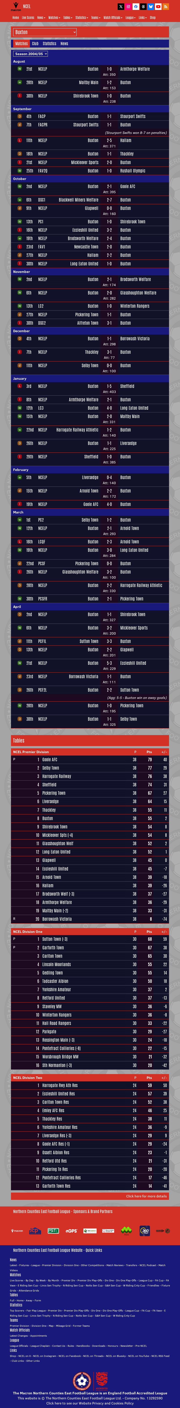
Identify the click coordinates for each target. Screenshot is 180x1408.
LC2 (40, 306)
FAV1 (41, 247)
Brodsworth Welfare (83, 238)
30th (29, 96)
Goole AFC (127, 186)
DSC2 (42, 323)
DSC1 (41, 200)
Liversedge (128, 443)
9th (28, 208)
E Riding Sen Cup (28, 1285)
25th (29, 171)
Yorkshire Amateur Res (59, 1127)
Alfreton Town (87, 323)
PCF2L (42, 690)
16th (29, 230)
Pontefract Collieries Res (61, 1178)
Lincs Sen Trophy (50, 1285)
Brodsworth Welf (55, 894)
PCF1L (42, 641)
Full (12, 1300)
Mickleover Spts (54, 835)
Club (35, 43)
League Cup (146, 1280)
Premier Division (51, 1265)
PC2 (41, 520)
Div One (109, 1280)
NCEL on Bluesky (116, 1356)
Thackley (126, 154)
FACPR (42, 125)
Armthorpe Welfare (135, 69)
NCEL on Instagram (44, 1356)
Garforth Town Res (56, 1186)
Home (16, 17)
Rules (71, 1346)
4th (28, 116)
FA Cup (159, 1280)
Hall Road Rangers (56, 1023)
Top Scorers (17, 1310)
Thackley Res (52, 1119)
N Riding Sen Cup (73, 1285)
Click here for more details (146, 1196)
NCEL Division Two (27, 1077)
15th (29, 416)
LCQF (41, 542)
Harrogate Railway (56, 776)
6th (28, 200)
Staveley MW (52, 1006)
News (40, 17)
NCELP (42, 69)
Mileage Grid (63, 1326)
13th (29, 222)
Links (142, 17)
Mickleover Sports (84, 162)
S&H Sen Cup (113, 1285)
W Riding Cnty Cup (134, 1285)
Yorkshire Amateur (56, 989)
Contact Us (58, 1346)
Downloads (98, 1346)
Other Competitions (92, 1265)
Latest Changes (19, 1336)
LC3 (40, 408)
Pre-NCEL (141, 1346)
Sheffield (127, 386)
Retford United (53, 998)
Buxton (93, 69)
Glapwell (91, 208)
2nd (29, 186)
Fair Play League (36, 1310)
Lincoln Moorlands (56, 964)
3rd (28, 386)
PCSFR (42, 599)
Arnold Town (89, 491)
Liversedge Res (53, 1135)
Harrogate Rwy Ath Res (59, 1085)
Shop (152, 17)
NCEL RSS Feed (160, 1356)
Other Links (33, 1361)
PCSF (41, 563)
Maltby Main (88, 82)
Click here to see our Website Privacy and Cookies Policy (90, 1403)
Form (38, 1300)
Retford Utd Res (54, 1161)
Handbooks (83, 1346)
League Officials (19, 1346)
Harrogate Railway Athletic (77, 430)
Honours (113, 1346)
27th (29, 255)
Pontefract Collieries (58, 1048)
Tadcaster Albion (55, 981)
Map (51, 1326)
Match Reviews (115, 1265)
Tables (66, 17)
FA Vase (157, 1310)
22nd (30, 430)
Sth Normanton (53, 1065)
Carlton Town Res (55, 1102)
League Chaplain (40, 1346)
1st (28, 520)
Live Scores (28, 17)
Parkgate (49, 1031)
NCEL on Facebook (70, 1356)
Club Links (18, 1361)
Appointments (38, 1336)
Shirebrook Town (85, 96)
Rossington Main (55, 1040)
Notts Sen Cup (94, 1285)
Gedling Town (52, 973)
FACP (41, 116)
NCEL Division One (27, 931)
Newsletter (127, 1346)
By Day (30, 1280)
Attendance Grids (29, 1290)
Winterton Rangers (134, 306)
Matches (53, 17)
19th (29, 238)
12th (29, 408)
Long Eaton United (84, 264)
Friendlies (153, 1285)
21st (29, 69)
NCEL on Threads (93, 1356)
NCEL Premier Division (31, 751)
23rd (29, 247)
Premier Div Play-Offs (89, 1280)
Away (29, 1300)
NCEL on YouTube (138, 1356)
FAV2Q (42, 171)
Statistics (81, 17)
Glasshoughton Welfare (138, 293)
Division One (71, 1265)
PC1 (40, 222)
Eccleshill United (85, 230)
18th (29, 154)
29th (29, 457)
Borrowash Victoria (135, 338)
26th (29, 443)
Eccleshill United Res (58, 1094)
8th (28, 399)
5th (28, 477)
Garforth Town (53, 948)
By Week (41, 1280)
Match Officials (112, 17)
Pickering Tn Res (55, 1169)
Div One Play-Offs (126, 1280)
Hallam (125, 140)
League (129, 17)
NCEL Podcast (148, 1265)
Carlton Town (52, 956)
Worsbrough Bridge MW (60, 1057)
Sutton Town (89, 641)
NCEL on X (24, 1356)
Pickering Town (86, 314)
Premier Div (68, 1280)
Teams (94, 17)
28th (29, 82)
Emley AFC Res (53, 1110)
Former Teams (81, 1326)
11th (29, 140)
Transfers (131, 1265)
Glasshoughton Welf (57, 843)
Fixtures (24, 1265)
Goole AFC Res (53, 1144)
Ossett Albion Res (55, 1152)
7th (28, 125)
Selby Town (90, 365)
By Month (53, 1280)
